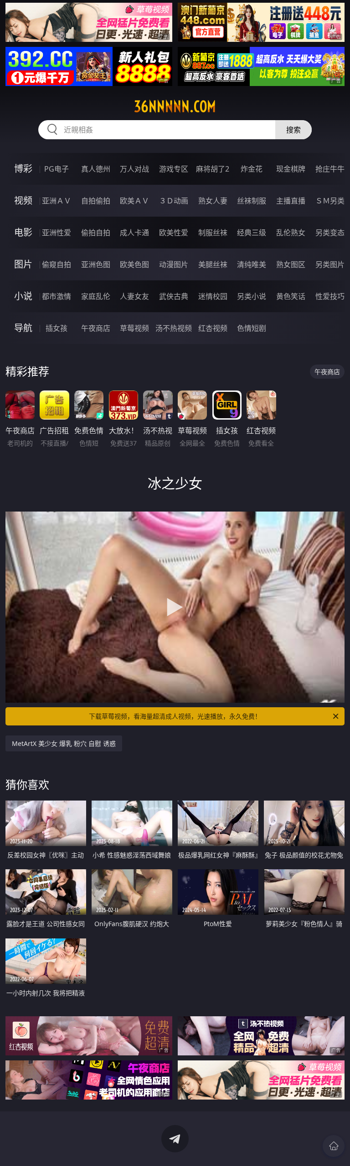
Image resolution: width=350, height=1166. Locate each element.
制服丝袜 (212, 233)
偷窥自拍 (56, 264)
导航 (23, 328)
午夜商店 (95, 328)
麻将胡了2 (212, 169)
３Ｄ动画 (173, 201)
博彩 (23, 168)
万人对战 (134, 169)
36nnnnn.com (175, 106)
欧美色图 (134, 264)
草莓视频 (134, 328)
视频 (23, 200)
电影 (23, 232)
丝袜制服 (251, 201)
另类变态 (330, 233)
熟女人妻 (212, 201)
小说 (23, 296)
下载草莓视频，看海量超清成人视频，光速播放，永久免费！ (175, 716)
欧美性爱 (173, 233)
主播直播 (290, 201)
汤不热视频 (173, 328)
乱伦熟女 (290, 233)
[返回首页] (334, 1146)
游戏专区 (173, 169)
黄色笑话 (290, 296)
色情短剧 (251, 328)
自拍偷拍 (95, 201)
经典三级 (251, 233)
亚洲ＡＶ (56, 201)
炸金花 (251, 169)
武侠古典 (173, 296)
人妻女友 (134, 296)
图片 (23, 264)
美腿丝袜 (212, 264)
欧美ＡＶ (134, 201)
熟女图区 (290, 264)
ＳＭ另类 (330, 201)
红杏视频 (212, 328)
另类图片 (330, 264)
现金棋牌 (290, 169)
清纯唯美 (251, 264)
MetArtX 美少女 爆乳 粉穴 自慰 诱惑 (64, 743)
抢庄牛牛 (330, 169)
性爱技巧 (330, 296)
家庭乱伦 (95, 296)
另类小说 (251, 296)
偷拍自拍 (95, 233)
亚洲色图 (95, 264)
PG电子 (56, 169)
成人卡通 (134, 233)
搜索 (293, 130)
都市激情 (56, 296)
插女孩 (56, 328)
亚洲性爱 (56, 233)
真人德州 (95, 169)
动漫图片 (173, 264)
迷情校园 (212, 296)
